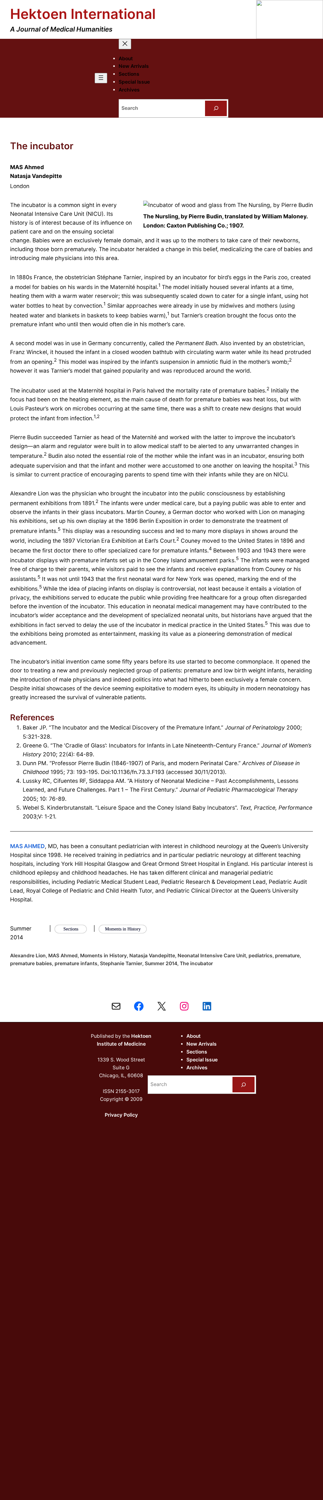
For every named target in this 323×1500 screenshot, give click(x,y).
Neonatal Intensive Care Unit (212, 956)
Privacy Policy (121, 1115)
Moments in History (103, 956)
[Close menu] (125, 44)
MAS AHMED (27, 846)
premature (287, 956)
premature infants (76, 963)
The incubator (196, 963)
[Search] (216, 108)
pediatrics (261, 956)
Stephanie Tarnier (121, 963)
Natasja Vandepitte (152, 956)
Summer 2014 (161, 963)
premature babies (31, 963)
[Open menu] (101, 78)
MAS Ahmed (63, 956)
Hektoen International (83, 13)
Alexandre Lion (28, 956)
